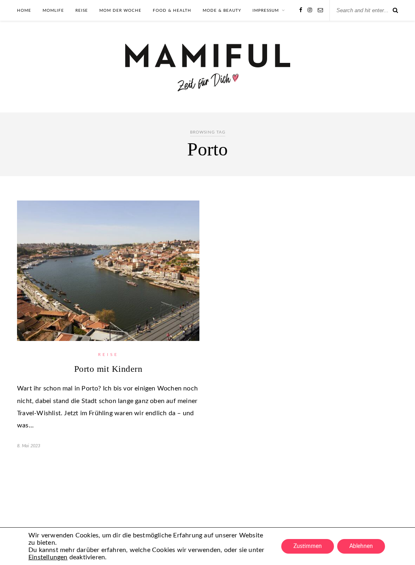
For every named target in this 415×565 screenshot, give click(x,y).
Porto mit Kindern (108, 369)
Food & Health (172, 11)
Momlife (53, 11)
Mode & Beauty (222, 11)
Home (24, 11)
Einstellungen (48, 557)
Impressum (265, 11)
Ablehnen (361, 546)
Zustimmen (307, 546)
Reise (81, 11)
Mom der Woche (120, 11)
